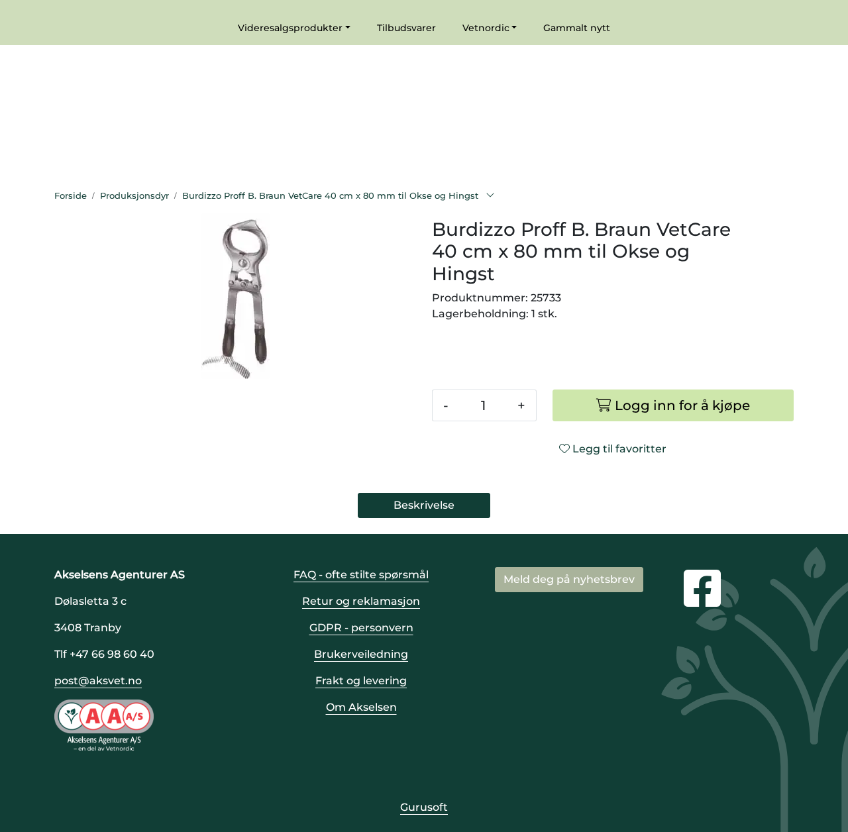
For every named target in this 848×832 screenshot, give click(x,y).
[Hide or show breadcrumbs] (490, 196)
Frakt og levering (361, 680)
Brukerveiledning (361, 654)
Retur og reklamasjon (361, 601)
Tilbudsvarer (406, 28)
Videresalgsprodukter (290, 28)
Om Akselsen (361, 707)
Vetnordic (485, 28)
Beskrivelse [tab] (424, 505)
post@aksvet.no (98, 680)
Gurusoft (424, 807)
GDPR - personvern (361, 627)
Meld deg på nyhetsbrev (569, 579)
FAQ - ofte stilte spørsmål (361, 574)
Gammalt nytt (576, 28)
